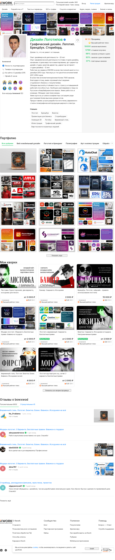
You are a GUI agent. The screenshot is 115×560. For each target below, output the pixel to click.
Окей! (92, 548)
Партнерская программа (53, 529)
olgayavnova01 (15, 486)
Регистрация (95, 3)
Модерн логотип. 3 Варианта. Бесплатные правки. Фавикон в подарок (32, 429)
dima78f (12, 467)
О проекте (16, 525)
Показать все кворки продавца (57, 390)
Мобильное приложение (79, 541)
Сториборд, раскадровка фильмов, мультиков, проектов (26, 483)
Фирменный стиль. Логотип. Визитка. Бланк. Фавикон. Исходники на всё (33, 410)
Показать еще (57, 255)
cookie (35, 547)
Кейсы (46, 533)
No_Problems (15, 414)
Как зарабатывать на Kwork (80, 533)
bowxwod (5, 300)
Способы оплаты (19, 537)
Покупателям (75, 525)
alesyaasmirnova (16, 433)
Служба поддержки (106, 529)
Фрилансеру (109, 3)
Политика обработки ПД (22, 533)
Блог (45, 525)
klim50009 (13, 448)
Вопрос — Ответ (105, 525)
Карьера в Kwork (18, 541)
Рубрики (73, 537)
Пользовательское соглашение (24, 529)
